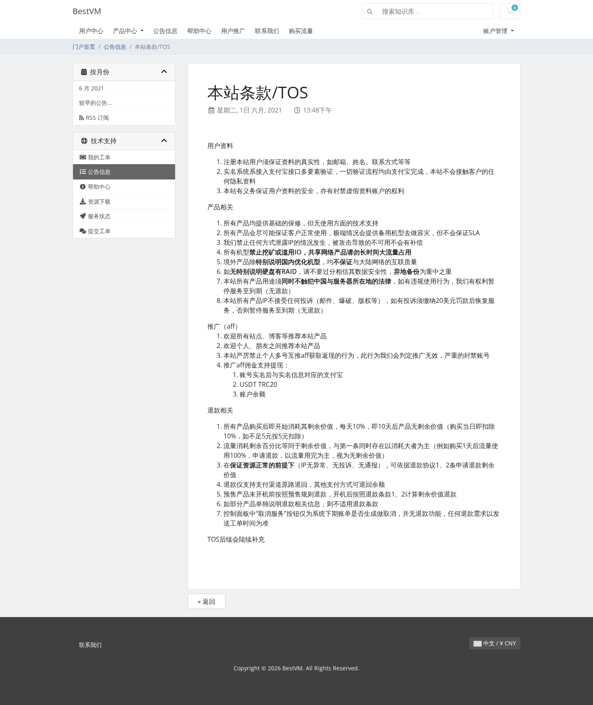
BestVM (87, 11)
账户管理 (496, 31)
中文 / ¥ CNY (499, 643)
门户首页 (84, 46)
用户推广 (233, 31)
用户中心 (91, 31)
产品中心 (126, 31)
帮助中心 (199, 31)
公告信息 (165, 31)
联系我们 (267, 31)
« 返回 (206, 601)
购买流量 (301, 31)
